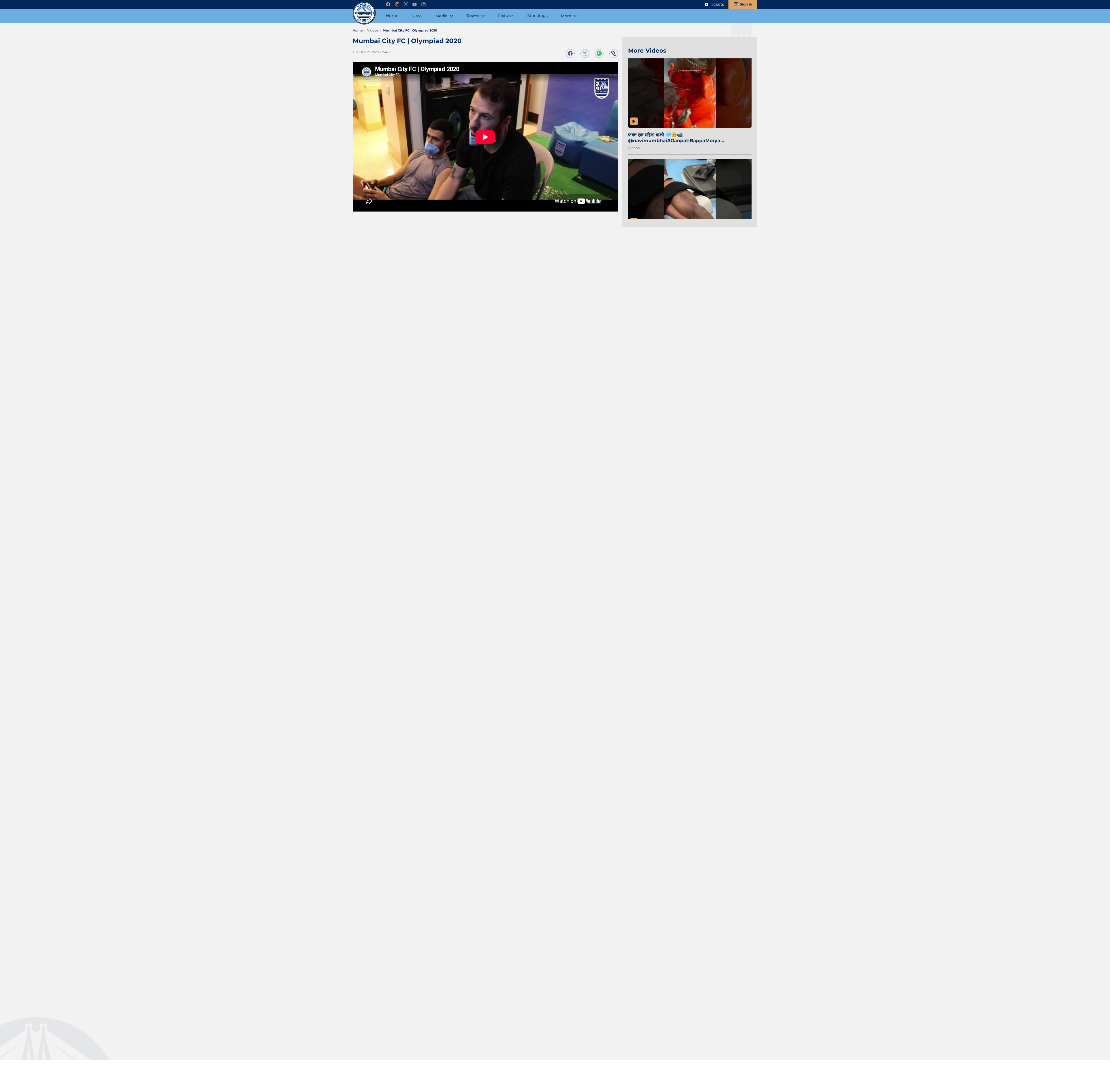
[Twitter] (406, 4)
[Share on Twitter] (584, 53)
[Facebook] (388, 4)
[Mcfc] (364, 13)
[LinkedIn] (423, 4)
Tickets (717, 4)
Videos (634, 148)
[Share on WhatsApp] (599, 53)
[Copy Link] (613, 53)
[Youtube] (414, 4)
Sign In (746, 4)
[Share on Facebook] (570, 53)
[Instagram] (397, 4)
